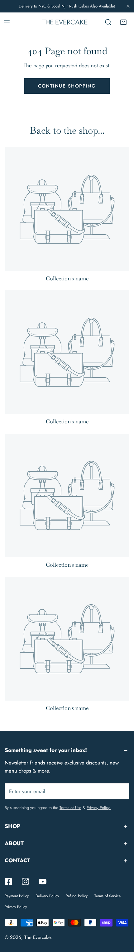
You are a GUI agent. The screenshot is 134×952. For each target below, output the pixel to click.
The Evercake (37, 937)
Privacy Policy (16, 907)
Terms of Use (70, 808)
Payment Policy (17, 896)
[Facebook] (8, 881)
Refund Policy (77, 896)
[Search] (108, 22)
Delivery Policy (47, 896)
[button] (123, 22)
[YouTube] (42, 881)
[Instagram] (25, 881)
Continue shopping (67, 86)
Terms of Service (107, 896)
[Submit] (121, 791)
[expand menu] (7, 22)
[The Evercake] (64, 22)
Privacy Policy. (99, 808)
